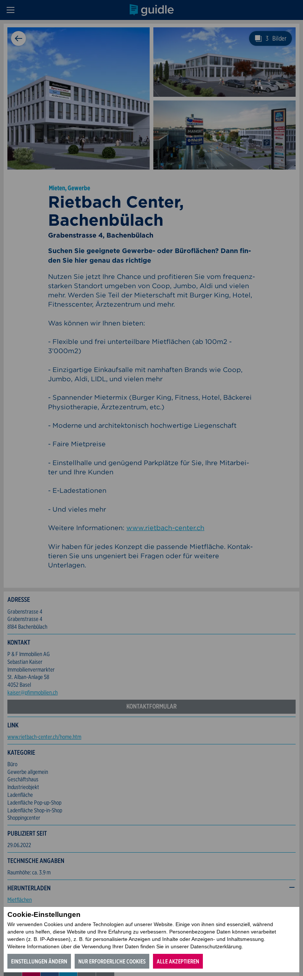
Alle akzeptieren (178, 961)
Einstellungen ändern (39, 961)
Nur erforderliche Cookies (112, 961)
